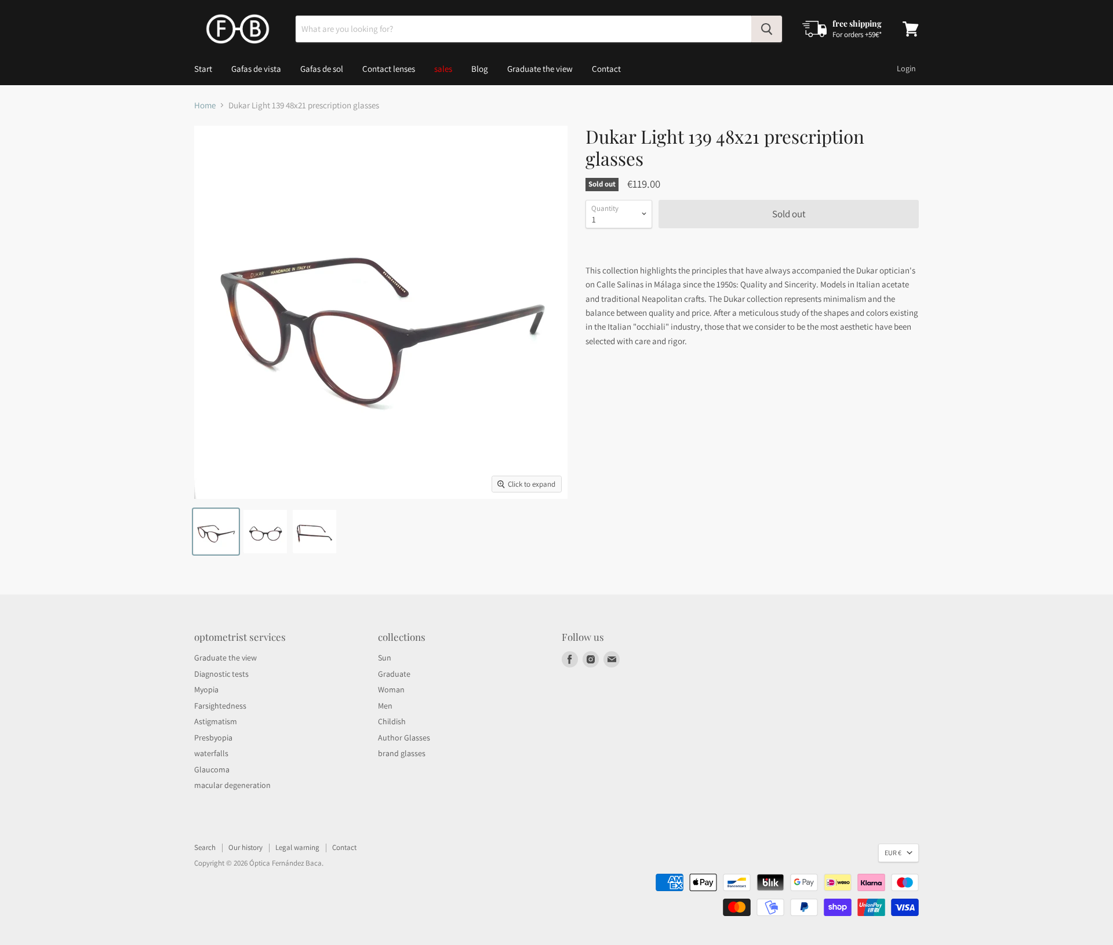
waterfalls (211, 753)
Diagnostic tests (221, 674)
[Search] (766, 29)
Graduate (394, 674)
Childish (392, 721)
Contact (606, 68)
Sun (384, 657)
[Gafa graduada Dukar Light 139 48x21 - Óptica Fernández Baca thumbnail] (216, 531)
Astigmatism (215, 721)
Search (205, 847)
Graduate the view (540, 68)
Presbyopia (213, 737)
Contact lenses (388, 68)
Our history (245, 847)
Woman (391, 689)
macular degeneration (232, 785)
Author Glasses (404, 737)
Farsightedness (220, 705)
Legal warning (297, 847)
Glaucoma (212, 769)
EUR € (893, 852)
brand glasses (401, 753)
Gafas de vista (256, 68)
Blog (479, 68)
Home (205, 105)
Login (906, 68)
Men (385, 705)
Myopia (206, 689)
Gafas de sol (321, 68)
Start (203, 68)
